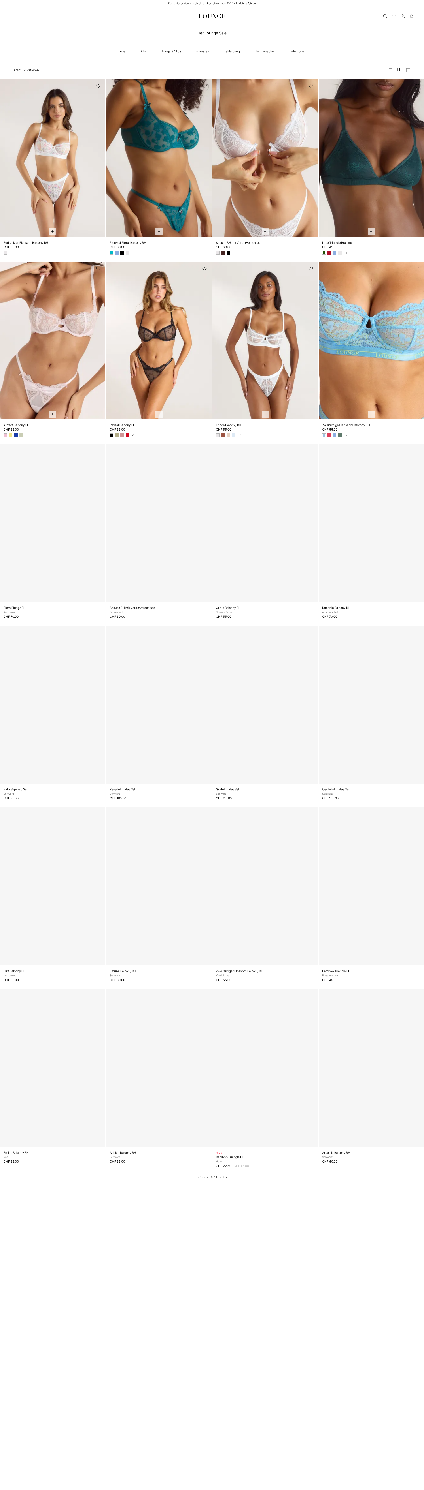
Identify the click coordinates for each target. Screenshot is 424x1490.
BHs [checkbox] (143, 51)
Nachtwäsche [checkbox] (264, 51)
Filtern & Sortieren (25, 70)
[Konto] (402, 16)
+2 (346, 435)
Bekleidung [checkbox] (232, 51)
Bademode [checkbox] (296, 51)
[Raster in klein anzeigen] (408, 70)
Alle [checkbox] (122, 51)
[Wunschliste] (394, 16)
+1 (345, 252)
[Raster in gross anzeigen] (390, 70)
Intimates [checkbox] (202, 51)
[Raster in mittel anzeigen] (399, 70)
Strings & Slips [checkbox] (170, 51)
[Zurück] (6, 160)
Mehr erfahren (247, 3)
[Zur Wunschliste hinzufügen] (98, 86)
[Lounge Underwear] (212, 16)
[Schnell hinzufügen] (52, 231)
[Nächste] (99, 160)
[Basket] (411, 16)
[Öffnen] (12, 16)
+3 (239, 435)
